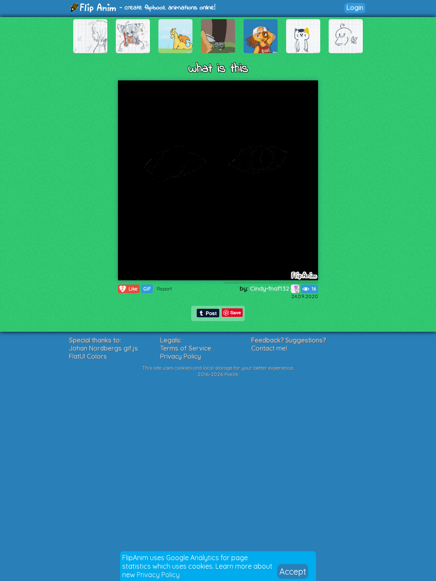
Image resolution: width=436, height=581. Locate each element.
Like (129, 288)
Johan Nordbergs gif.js (103, 348)
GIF (147, 289)
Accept (292, 571)
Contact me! (269, 348)
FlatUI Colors (88, 356)
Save (235, 312)
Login (355, 7)
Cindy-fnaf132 (270, 288)
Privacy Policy (158, 574)
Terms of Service (185, 348)
